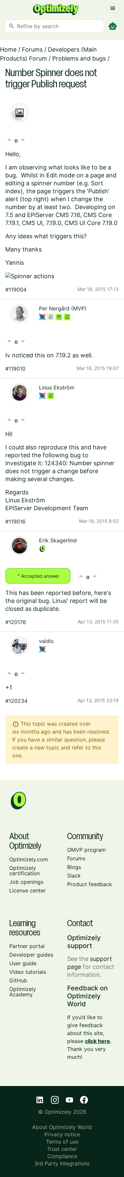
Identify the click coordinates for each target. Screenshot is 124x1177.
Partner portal (27, 946)
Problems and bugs (79, 58)
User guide (22, 963)
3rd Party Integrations (62, 1163)
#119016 (15, 521)
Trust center (62, 1149)
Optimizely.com (28, 859)
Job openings (26, 882)
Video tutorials (27, 972)
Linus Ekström (56, 387)
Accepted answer (38, 575)
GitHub (18, 980)
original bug (32, 600)
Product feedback (89, 884)
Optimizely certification (24, 871)
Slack (74, 875)
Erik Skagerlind (58, 540)
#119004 (15, 289)
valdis (46, 641)
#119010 (15, 368)
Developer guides (31, 954)
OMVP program (86, 849)
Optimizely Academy (22, 992)
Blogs (74, 867)
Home (8, 49)
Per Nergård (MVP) (63, 308)
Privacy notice (62, 1134)
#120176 (15, 622)
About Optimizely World (62, 1127)
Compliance (62, 1156)
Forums (32, 49)
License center (27, 890)
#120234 (16, 701)
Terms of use (62, 1141)
